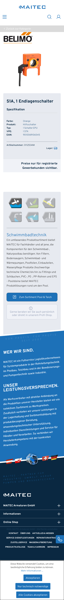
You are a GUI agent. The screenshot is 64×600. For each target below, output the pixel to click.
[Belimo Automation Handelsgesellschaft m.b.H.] (32, 37)
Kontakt (13, 533)
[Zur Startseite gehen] (32, 7)
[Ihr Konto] (58, 17)
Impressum (53, 547)
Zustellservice (19, 542)
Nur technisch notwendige (33, 586)
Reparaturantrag (46, 538)
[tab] (15, 203)
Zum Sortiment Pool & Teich (35, 297)
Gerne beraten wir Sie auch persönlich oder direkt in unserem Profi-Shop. (32, 313)
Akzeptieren (33, 578)
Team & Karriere (36, 547)
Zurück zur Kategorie (18, 29)
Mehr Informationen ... (32, 570)
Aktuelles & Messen (43, 533)
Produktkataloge (15, 547)
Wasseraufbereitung (40, 542)
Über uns (25, 533)
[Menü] (4, 17)
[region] (32, 68)
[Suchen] (49, 17)
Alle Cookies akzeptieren (32, 595)
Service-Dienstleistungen (20, 538)
